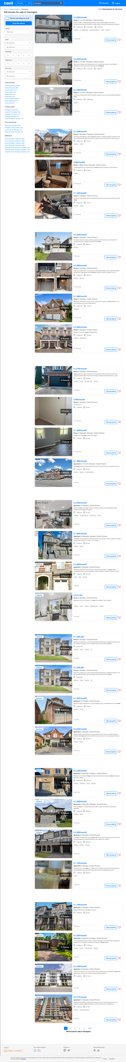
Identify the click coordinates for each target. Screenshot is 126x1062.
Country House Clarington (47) (13, 130)
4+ (29, 55)
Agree (105, 1059)
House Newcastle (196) (11, 88)
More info (23, 1059)
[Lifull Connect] (13, 1051)
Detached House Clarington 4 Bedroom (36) (17, 149)
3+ (24, 55)
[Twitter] (69, 1051)
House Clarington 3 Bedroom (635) (15, 139)
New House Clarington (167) (13, 125)
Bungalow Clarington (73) (12, 116)
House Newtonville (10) (11, 101)
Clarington (24, 9)
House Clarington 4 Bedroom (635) (15, 145)
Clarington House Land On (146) (14, 127)
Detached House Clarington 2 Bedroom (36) (17, 152)
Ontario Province (14, 9)
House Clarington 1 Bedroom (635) (15, 143)
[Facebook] (65, 1051)
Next (90, 1028)
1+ (13, 55)
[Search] (61, 3)
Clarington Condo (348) (11, 110)
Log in (117, 3)
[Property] (35, 1051)
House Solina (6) (9, 103)
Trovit (5, 9)
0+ (8, 55)
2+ (18, 55)
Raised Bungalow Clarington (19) (14, 118)
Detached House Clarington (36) (14, 132)
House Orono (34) (10, 96)
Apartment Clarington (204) (12, 112)
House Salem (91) (10, 94)
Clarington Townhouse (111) (13, 114)
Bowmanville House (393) (12, 85)
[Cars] (39, 1051)
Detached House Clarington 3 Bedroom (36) (17, 147)
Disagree (111, 1059)
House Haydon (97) (10, 92)
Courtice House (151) (11, 90)
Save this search (19, 23)
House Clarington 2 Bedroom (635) (15, 141)
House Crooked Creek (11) (12, 98)
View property (111, 40)
